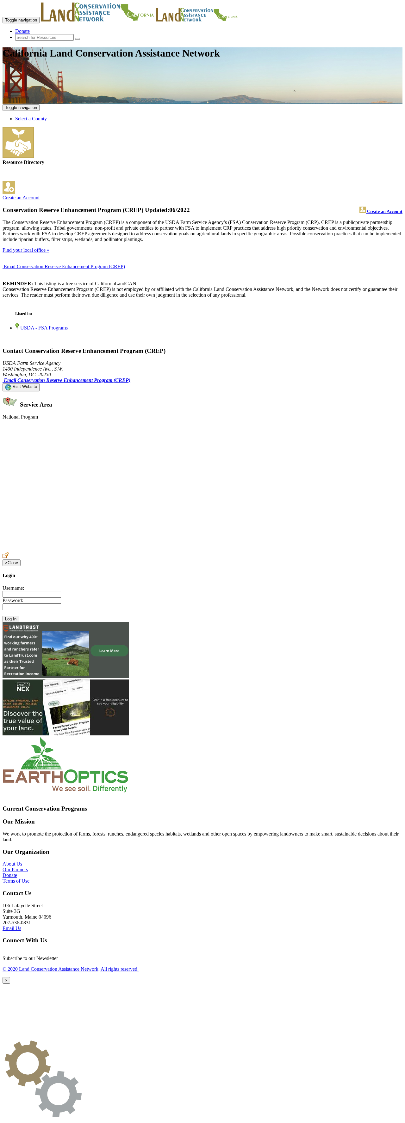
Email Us (12, 928)
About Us (12, 863)
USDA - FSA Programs (43, 327)
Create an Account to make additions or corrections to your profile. (69, 549)
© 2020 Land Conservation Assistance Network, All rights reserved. (71, 969)
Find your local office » (26, 250)
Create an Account (21, 197)
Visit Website (24, 386)
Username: (13, 588)
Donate (22, 31)
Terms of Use (16, 881)
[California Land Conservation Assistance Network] (98, 19)
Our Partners (15, 869)
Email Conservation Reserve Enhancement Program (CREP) (64, 266)
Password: (13, 600)
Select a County (31, 118)
